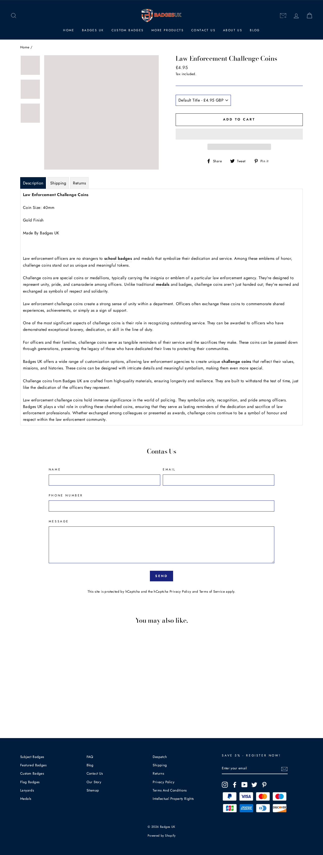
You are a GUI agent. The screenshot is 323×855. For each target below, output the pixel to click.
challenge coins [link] (236, 361)
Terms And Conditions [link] (169, 790)
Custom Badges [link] (128, 30)
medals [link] (162, 284)
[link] (13, 15)
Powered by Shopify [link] (161, 835)
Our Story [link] (94, 781)
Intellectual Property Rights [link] (173, 798)
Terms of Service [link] (212, 591)
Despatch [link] (160, 756)
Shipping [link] (160, 765)
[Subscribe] (284, 768)
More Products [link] (167, 30)
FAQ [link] (90, 756)
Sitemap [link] (93, 790)
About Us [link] (232, 30)
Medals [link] (25, 798)
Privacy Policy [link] (180, 591)
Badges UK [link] (93, 30)
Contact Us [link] (203, 30)
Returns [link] (158, 773)
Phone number (66, 495)
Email (169, 469)
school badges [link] (118, 258)
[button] (239, 134)
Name (55, 469)
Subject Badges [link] (32, 756)
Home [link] (68, 30)
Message (59, 521)
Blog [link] (255, 30)
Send (161, 576)
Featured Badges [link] (33, 765)
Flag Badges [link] (29, 781)
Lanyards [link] (27, 790)
